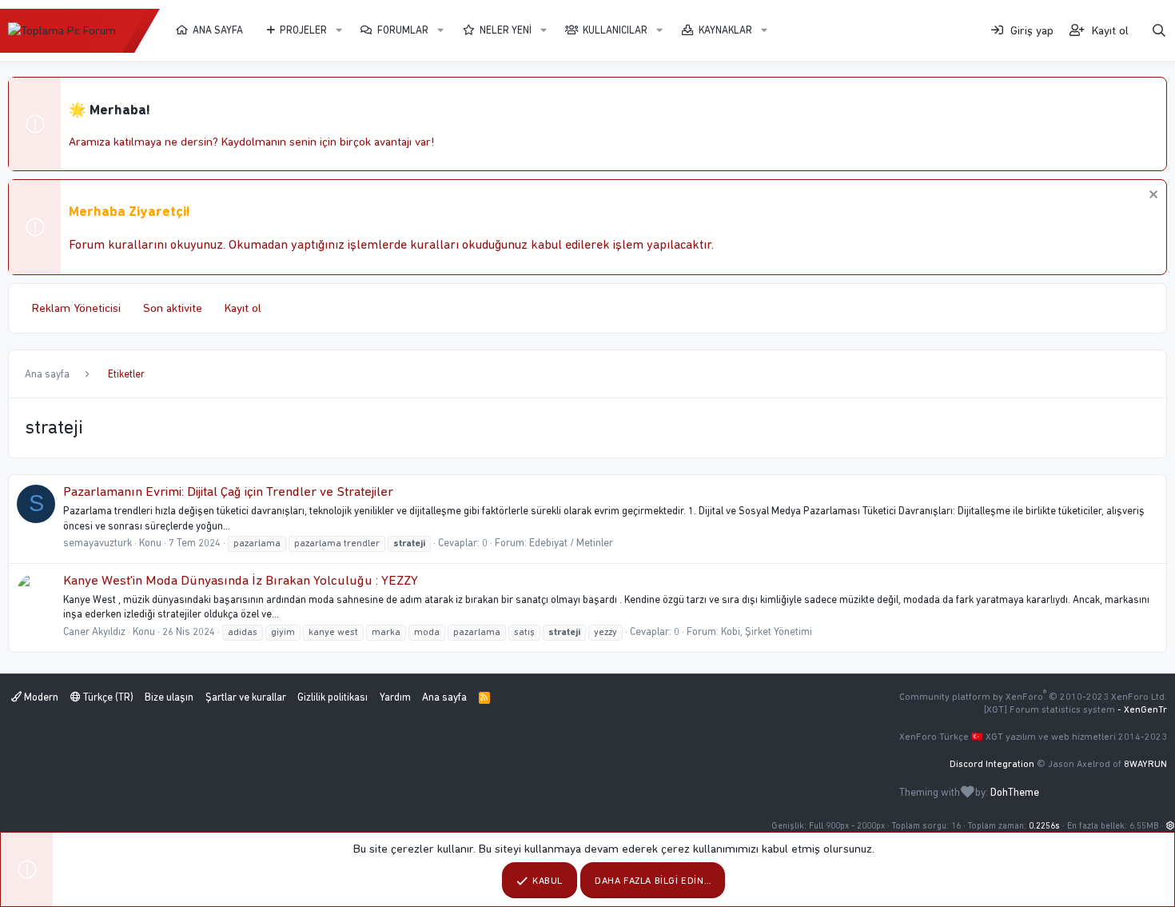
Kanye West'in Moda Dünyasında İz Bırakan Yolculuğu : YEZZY (240, 580)
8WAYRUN (1145, 763)
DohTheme (1014, 792)
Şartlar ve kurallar (245, 697)
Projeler (303, 30)
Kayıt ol (243, 308)
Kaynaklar (725, 30)
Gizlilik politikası (332, 697)
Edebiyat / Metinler (571, 543)
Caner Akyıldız (94, 631)
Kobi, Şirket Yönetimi (766, 631)
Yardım (395, 697)
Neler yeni (506, 30)
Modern (40, 697)
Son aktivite (172, 308)
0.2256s (1044, 826)
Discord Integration (992, 763)
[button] (339, 30)
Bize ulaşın (169, 697)
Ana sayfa (218, 30)
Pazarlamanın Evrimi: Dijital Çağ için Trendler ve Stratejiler (228, 491)
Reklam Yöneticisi (76, 308)
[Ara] (1159, 31)
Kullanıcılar (615, 30)
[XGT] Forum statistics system (1075, 709)
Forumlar (402, 30)
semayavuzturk (97, 543)
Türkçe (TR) (107, 697)
